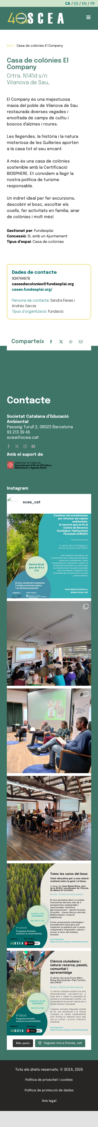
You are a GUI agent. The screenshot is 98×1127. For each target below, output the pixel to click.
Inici (10, 45)
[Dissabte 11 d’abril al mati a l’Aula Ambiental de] (49, 643)
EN (84, 4)
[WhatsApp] (71, 342)
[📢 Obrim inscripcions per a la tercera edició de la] (49, 556)
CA (67, 4)
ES (76, 4)
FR (92, 4)
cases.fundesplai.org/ (32, 290)
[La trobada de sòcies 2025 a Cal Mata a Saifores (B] (49, 818)
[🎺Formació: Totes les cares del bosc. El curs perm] (49, 905)
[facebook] (8, 446)
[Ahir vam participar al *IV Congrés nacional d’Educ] (49, 730)
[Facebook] (51, 342)
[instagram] (25, 446)
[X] (61, 342)
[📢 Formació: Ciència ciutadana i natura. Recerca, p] (49, 993)
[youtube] (33, 446)
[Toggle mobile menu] (88, 17)
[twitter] (17, 446)
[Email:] (81, 342)
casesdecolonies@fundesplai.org (43, 284)
